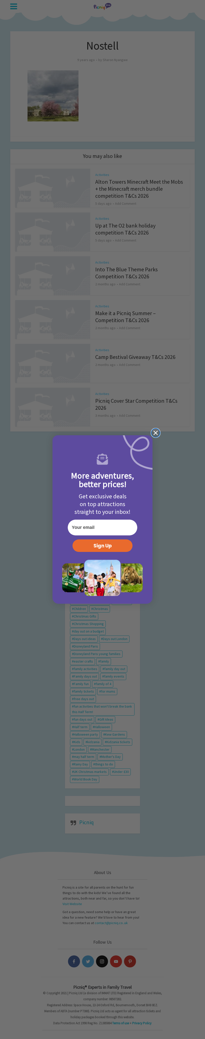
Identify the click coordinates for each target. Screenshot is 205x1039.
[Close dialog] (155, 433)
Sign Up (103, 545)
